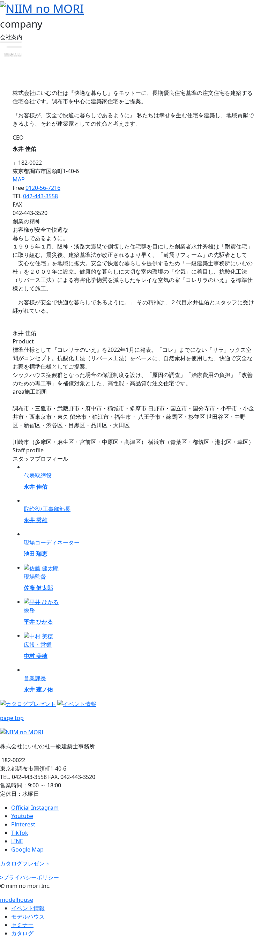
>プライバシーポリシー (29, 877)
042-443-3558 (40, 196)
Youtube (22, 816)
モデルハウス (28, 916)
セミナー (22, 925)
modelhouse (16, 900)
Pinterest (23, 824)
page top (12, 718)
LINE (17, 841)
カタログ (22, 933)
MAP (19, 179)
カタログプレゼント (25, 863)
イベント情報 (28, 908)
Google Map (27, 849)
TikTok (19, 833)
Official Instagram (35, 807)
